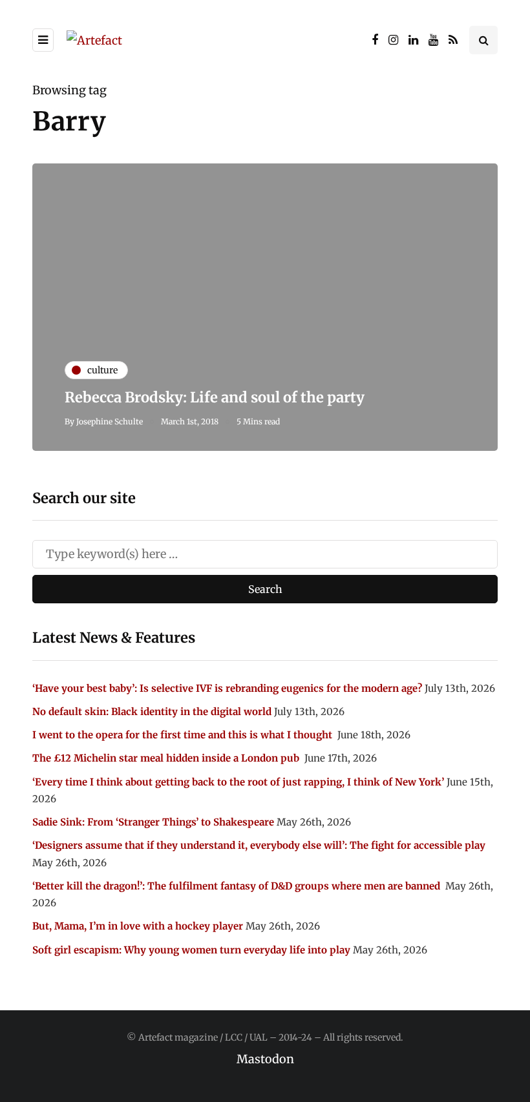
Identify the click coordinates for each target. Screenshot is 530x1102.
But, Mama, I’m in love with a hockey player (137, 926)
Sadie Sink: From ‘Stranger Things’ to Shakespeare (153, 822)
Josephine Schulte (109, 421)
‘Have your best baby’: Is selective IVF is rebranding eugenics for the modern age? (227, 688)
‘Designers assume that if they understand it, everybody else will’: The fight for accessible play (258, 845)
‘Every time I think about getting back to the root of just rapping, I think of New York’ (238, 782)
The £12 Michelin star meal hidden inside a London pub (167, 758)
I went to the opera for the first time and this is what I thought (183, 735)
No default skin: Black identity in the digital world (151, 711)
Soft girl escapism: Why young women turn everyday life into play (191, 950)
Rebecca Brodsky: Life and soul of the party (215, 397)
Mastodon (265, 1059)
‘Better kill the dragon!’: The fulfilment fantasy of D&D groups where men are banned (237, 886)
